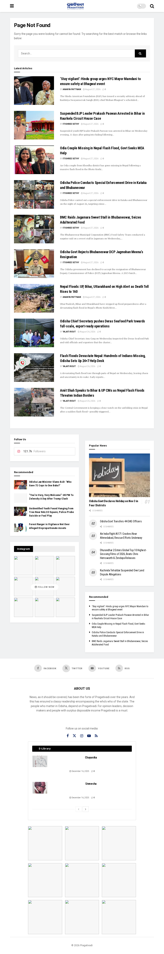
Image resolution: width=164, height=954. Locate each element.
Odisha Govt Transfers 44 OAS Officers (121, 521)
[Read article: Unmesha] (40, 787)
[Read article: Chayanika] (40, 761)
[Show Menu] (12, 6)
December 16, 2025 (80, 771)
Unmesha (91, 783)
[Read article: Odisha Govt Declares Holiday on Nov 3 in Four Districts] (119, 475)
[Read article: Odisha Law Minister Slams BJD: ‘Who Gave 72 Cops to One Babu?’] (20, 484)
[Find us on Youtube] (89, 736)
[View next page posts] (86, 809)
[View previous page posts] (79, 809)
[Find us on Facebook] (68, 736)
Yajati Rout (69, 332)
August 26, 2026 (87, 332)
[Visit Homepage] (75, 6)
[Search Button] (152, 6)
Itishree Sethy (71, 124)
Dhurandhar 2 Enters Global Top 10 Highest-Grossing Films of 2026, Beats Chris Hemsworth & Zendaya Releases (123, 554)
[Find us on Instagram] (81, 736)
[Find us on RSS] (96, 736)
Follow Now (45, 587)
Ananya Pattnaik (72, 89)
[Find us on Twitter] (74, 735)
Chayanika (91, 757)
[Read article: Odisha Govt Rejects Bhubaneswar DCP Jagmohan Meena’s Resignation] (34, 263)
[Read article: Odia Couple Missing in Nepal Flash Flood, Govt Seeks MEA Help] (34, 159)
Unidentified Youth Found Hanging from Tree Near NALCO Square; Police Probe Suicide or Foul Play (51, 512)
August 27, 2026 (92, 89)
